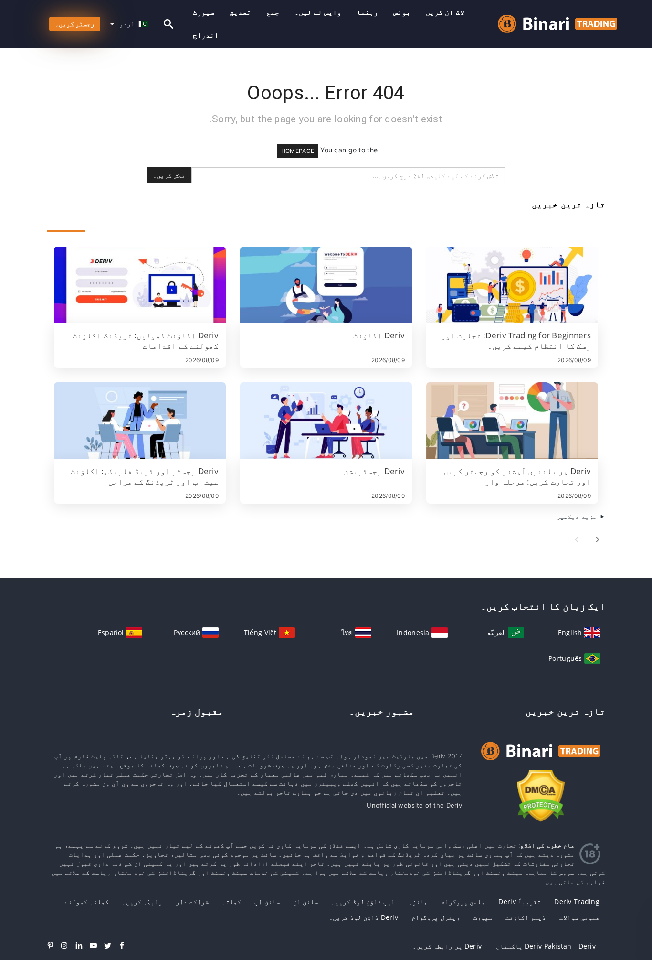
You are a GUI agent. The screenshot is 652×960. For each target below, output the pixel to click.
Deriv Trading (576, 901)
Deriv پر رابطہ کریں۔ (447, 945)
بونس (401, 12)
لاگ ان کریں (445, 12)
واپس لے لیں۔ (318, 12)
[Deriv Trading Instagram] (68, 946)
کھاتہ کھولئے (86, 901)
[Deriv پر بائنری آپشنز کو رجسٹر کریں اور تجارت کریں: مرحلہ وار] (512, 420)
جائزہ (418, 901)
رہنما (367, 12)
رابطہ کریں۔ (142, 901)
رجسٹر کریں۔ (75, 24)
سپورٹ (203, 12)
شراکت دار (192, 901)
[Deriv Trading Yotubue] (97, 946)
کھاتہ (231, 901)
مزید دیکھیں (577, 516)
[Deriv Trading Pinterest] (54, 946)
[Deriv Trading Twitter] (111, 946)
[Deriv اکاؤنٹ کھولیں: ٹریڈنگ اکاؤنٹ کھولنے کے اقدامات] (140, 285)
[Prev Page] (577, 539)
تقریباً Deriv (519, 901)
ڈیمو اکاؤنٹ (525, 917)
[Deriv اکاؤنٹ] (326, 285)
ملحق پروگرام (463, 901)
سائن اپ (266, 901)
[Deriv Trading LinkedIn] (82, 946)
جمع (272, 12)
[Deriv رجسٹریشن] (326, 420)
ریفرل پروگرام (435, 917)
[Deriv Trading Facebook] (125, 946)
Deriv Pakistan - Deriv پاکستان (546, 945)
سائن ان (305, 901)
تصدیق (240, 12)
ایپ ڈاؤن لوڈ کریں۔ (363, 901)
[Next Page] (597, 539)
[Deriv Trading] (540, 760)
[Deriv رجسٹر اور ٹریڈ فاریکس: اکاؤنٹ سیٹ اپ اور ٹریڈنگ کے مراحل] (140, 420)
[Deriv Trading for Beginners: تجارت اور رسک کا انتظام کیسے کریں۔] (512, 285)
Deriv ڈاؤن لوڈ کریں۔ (363, 917)
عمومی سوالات (579, 917)
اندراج (206, 35)
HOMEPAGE (297, 150)
